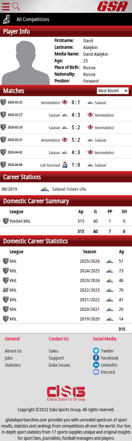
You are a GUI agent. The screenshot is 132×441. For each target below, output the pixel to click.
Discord (108, 372)
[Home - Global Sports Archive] (114, 6)
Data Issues (59, 365)
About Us (13, 350)
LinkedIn (109, 365)
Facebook (110, 357)
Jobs (9, 357)
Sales (53, 350)
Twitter (107, 350)
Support (56, 357)
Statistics (13, 365)
